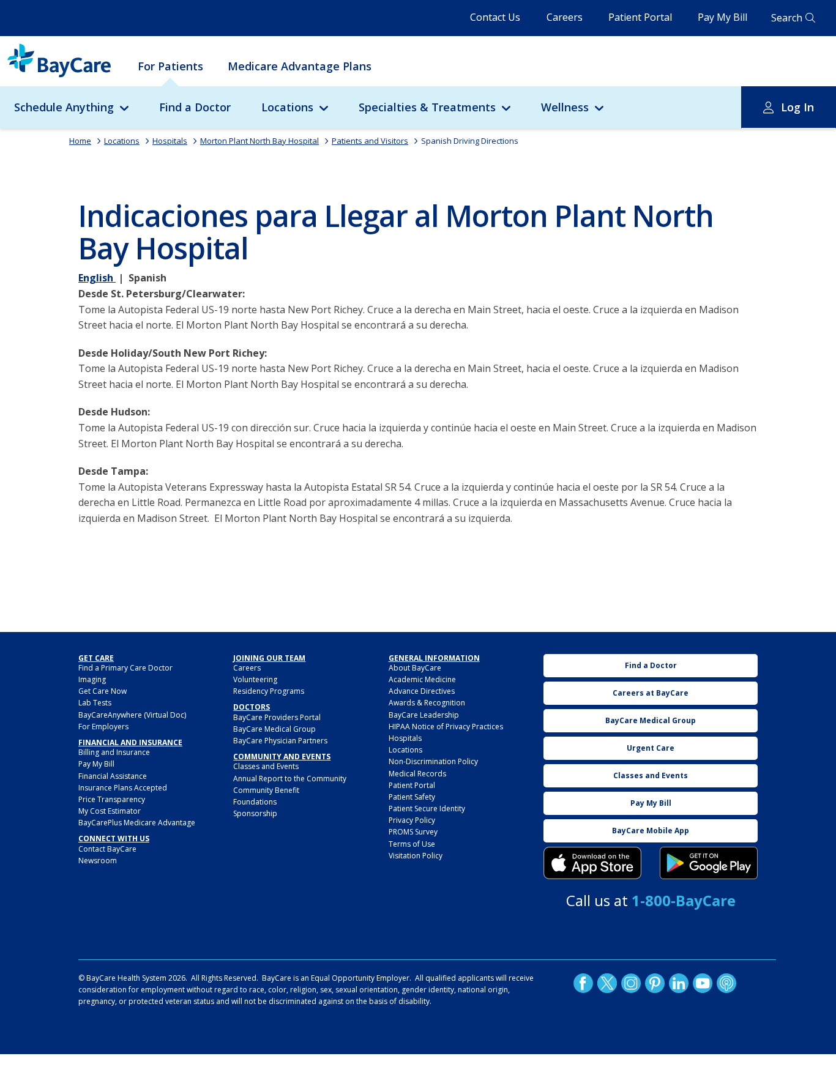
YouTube (702, 983)
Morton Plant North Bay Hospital (259, 140)
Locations (287, 107)
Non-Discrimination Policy (433, 761)
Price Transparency (111, 799)
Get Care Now (102, 691)
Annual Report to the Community (289, 778)
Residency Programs (268, 691)
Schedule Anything (64, 107)
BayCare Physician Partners (280, 740)
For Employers (103, 726)
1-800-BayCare (684, 900)
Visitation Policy (415, 855)
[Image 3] (592, 863)
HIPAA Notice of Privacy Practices (446, 726)
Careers (565, 17)
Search (786, 17)
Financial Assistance (112, 776)
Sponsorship (255, 813)
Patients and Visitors (370, 140)
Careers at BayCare (651, 693)
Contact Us (495, 17)
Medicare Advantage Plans (299, 66)
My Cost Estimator (109, 811)
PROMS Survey (413, 832)
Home (80, 140)
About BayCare (415, 668)
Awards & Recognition (427, 702)
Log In (797, 107)
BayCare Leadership (424, 715)
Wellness (565, 107)
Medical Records (417, 773)
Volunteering (255, 679)
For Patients (170, 66)
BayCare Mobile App (650, 830)
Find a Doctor (195, 107)
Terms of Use (412, 844)
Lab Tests (94, 702)
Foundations (255, 802)
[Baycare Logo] (59, 60)
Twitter (607, 983)
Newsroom (97, 860)
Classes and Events (266, 766)
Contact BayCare (107, 849)
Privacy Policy (412, 820)
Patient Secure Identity (427, 808)
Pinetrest (655, 983)
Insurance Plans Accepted (122, 788)
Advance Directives (422, 691)
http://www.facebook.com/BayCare (583, 983)
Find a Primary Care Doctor (125, 668)
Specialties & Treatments (427, 107)
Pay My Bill (722, 17)
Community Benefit (266, 790)
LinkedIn (679, 983)
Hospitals (169, 140)
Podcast (726, 983)
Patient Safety (412, 797)
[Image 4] (709, 863)
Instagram (631, 983)
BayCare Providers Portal (277, 717)
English (97, 277)
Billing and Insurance (114, 752)
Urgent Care (650, 748)
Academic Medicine (422, 679)
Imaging (92, 679)
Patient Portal (640, 17)
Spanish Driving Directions (469, 140)
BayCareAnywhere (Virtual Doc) (132, 715)
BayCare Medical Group (274, 729)
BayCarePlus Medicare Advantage (136, 822)
